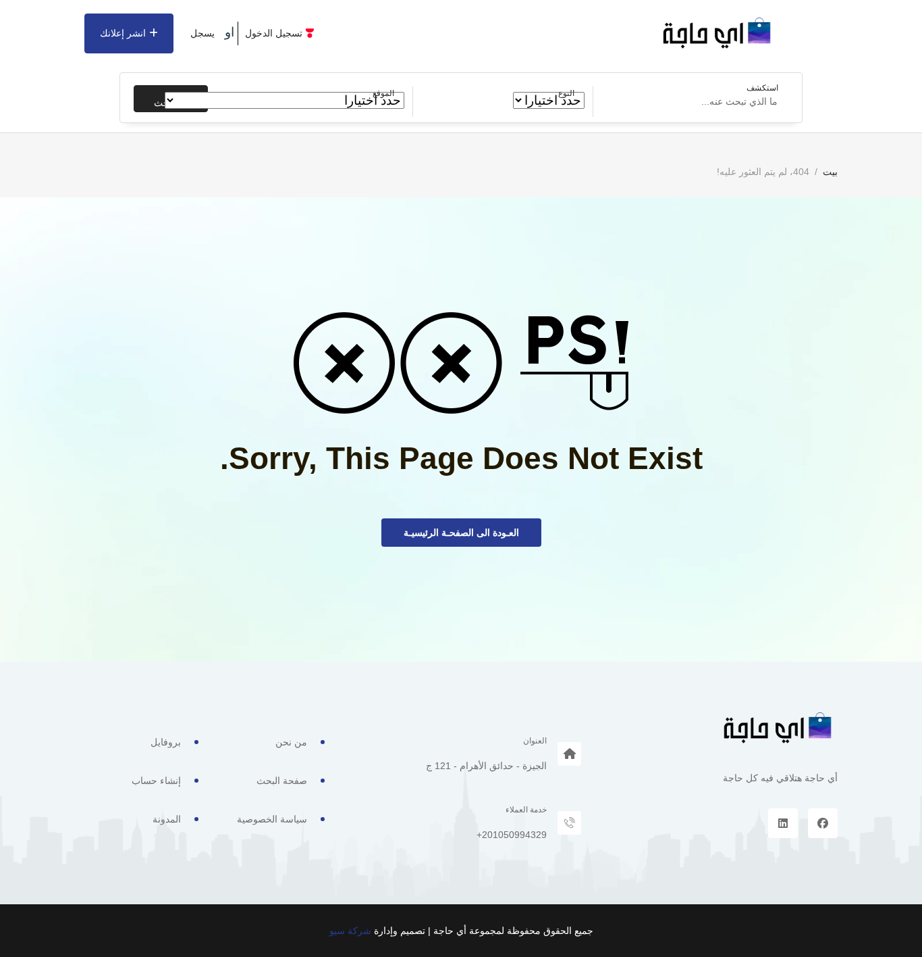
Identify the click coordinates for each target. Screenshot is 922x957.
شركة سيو (350, 930)
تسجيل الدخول (273, 33)
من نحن (291, 742)
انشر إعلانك (123, 33)
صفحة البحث (281, 780)
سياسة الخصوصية (272, 819)
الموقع (383, 93)
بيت (830, 171)
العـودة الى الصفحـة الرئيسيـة (461, 532)
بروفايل (166, 742)
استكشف (762, 88)
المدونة (167, 819)
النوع (566, 93)
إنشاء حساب (156, 780)
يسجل (202, 33)
